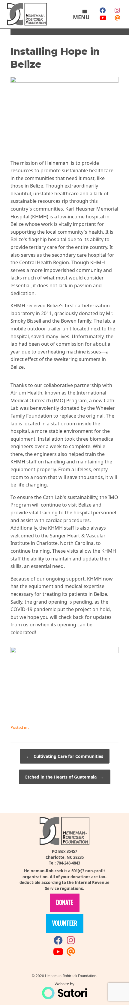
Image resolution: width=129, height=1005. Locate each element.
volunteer (64, 923)
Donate (64, 902)
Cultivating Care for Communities (64, 756)
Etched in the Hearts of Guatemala (64, 777)
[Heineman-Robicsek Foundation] (27, 14)
